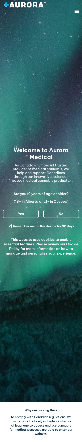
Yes (21, 214)
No (61, 214)
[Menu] (77, 12)
